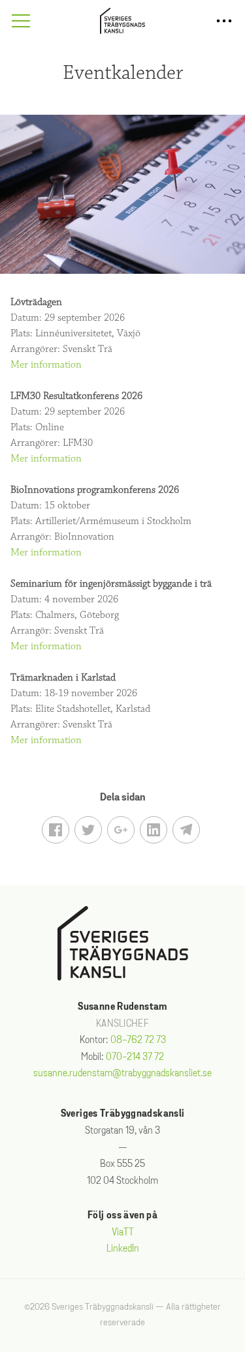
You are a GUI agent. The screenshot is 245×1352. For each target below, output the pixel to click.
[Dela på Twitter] (88, 830)
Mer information (46, 365)
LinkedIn (122, 1249)
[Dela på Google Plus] (121, 830)
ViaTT (123, 1232)
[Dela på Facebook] (55, 830)
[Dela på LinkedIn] (153, 830)
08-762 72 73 (138, 1040)
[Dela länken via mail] (186, 830)
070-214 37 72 (135, 1057)
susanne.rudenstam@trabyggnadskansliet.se (122, 1073)
